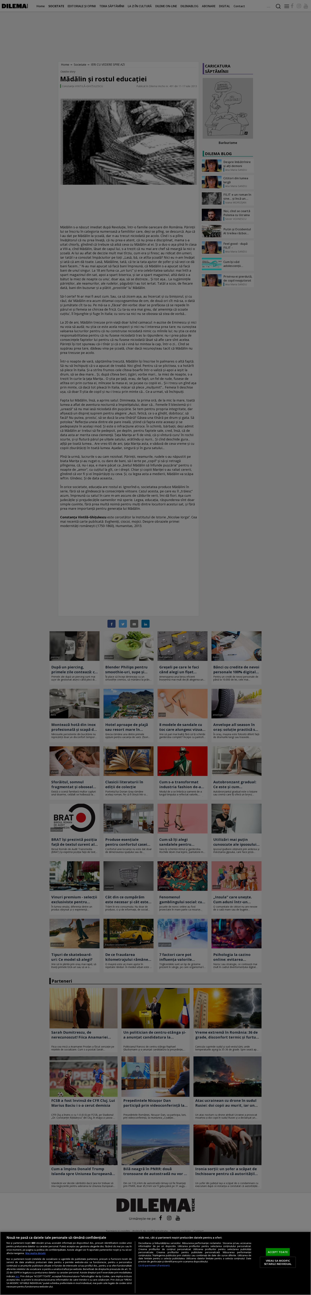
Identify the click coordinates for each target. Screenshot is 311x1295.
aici (17, 1276)
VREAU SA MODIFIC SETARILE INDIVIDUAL (278, 1262)
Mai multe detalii (35, 1253)
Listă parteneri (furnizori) (153, 1265)
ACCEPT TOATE (278, 1252)
